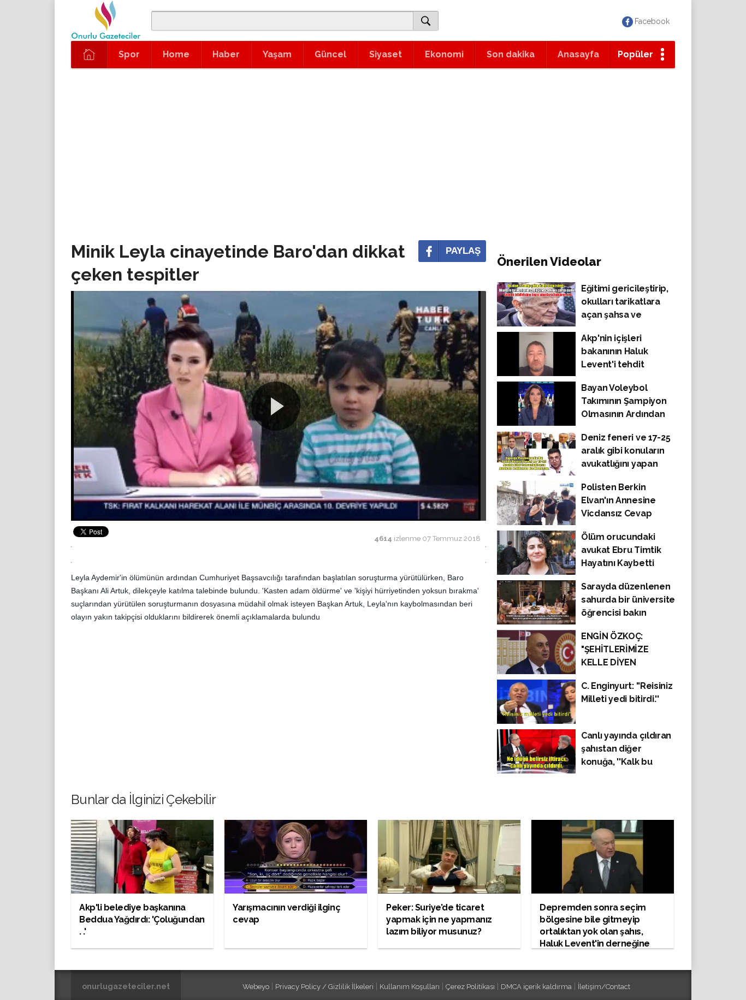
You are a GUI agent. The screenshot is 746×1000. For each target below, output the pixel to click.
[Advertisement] (373, 150)
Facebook (652, 21)
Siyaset (385, 54)
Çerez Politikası (470, 987)
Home (176, 54)
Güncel (330, 54)
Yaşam (277, 54)
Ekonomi (444, 54)
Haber (226, 54)
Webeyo (255, 987)
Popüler (635, 54)
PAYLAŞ (463, 251)
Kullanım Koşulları (410, 987)
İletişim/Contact (604, 987)
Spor (129, 54)
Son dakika (511, 54)
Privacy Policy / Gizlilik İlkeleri (324, 987)
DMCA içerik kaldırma (536, 987)
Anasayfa (578, 54)
